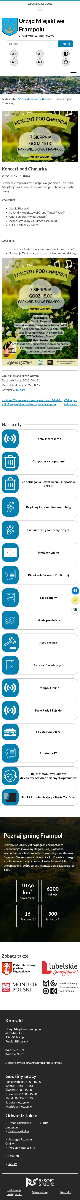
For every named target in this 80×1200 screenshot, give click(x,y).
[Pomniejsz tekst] (40, 54)
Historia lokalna (18, 1131)
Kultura (47, 99)
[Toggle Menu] (40, 9)
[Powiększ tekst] (14, 54)
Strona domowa (28, 99)
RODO (12, 1164)
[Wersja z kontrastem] (66, 54)
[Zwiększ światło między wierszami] (14, 62)
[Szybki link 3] (75, 609)
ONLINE (14, 1155)
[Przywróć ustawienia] (66, 62)
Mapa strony (40, 1192)
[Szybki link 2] (75, 600)
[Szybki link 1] (75, 590)
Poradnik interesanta (21, 1147)
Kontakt (65, 1192)
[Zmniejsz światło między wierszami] (40, 62)
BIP (45, 1122)
